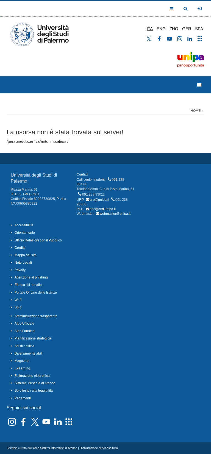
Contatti (82, 174)
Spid (18, 307)
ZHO (174, 28)
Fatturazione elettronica (32, 376)
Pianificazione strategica (33, 338)
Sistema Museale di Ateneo (35, 383)
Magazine (22, 361)
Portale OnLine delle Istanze (36, 292)
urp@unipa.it (99, 200)
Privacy (20, 270)
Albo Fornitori (25, 331)
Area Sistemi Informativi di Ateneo (55, 448)
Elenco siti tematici (28, 285)
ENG (161, 28)
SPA (199, 28)
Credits (20, 248)
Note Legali (23, 262)
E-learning (22, 368)
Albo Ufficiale (24, 323)
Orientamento (25, 233)
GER (186, 28)
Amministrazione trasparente (36, 316)
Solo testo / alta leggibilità (34, 390)
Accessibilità (24, 225)
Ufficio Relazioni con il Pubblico (38, 240)
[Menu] (199, 85)
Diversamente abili (29, 353)
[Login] (199, 8)
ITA (150, 28)
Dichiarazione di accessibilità (99, 448)
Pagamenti (23, 398)
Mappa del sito (26, 255)
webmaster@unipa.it (115, 214)
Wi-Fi (18, 300)
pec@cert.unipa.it (103, 209)
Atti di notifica (24, 346)
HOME (196, 111)
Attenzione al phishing (31, 277)
